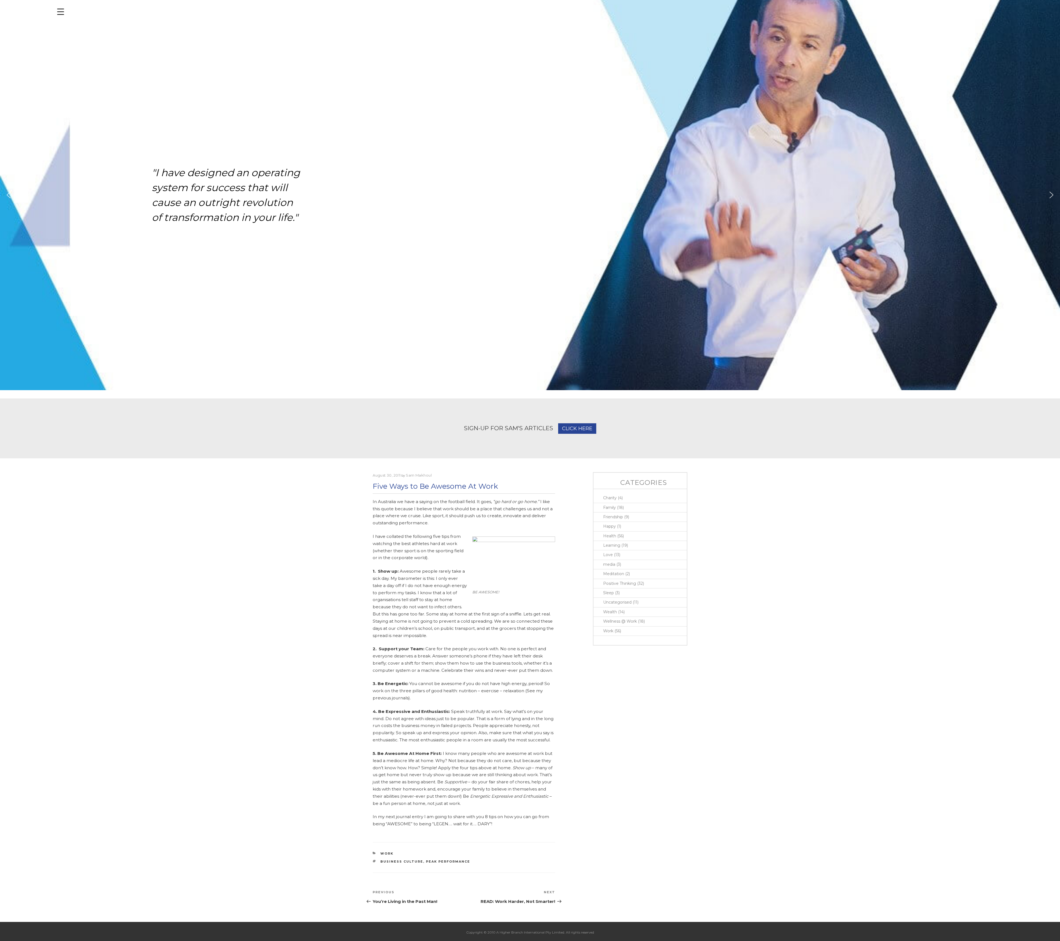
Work (386, 853)
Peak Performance (448, 861)
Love (608, 554)
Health (609, 535)
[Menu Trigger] (60, 11)
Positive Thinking (619, 583)
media (609, 564)
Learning (611, 545)
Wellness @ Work (620, 621)
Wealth (610, 611)
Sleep (608, 592)
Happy (609, 526)
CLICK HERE (577, 428)
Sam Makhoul (419, 475)
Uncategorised (617, 602)
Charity (610, 497)
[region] (530, 195)
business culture (401, 861)
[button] (8, 195)
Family (609, 507)
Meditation (613, 573)
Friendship (613, 516)
